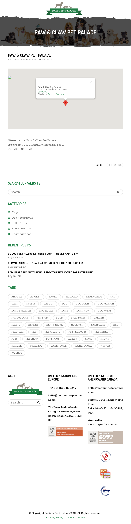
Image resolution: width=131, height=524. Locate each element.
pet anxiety (52, 331)
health (33, 324)
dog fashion (106, 303)
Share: (100, 165)
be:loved (72, 296)
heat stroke (54, 324)
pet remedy (102, 331)
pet (34, 331)
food (59, 317)
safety (72, 338)
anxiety (35, 296)
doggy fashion (21, 310)
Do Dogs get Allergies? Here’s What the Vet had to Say (43, 253)
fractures (78, 317)
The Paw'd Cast (22, 228)
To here (51, 94)
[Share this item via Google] (120, 165)
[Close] (91, 82)
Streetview (42, 92)
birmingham (94, 296)
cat (112, 296)
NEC (115, 324)
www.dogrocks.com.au (103, 424)
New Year (17, 331)
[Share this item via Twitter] (115, 165)
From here (59, 94)
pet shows (53, 338)
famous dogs (20, 317)
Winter (105, 345)
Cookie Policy (76, 517)
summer (17, 345)
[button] (65, 103)
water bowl (59, 345)
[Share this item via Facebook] (109, 165)
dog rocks (46, 310)
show (88, 338)
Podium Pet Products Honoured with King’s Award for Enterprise (50, 272)
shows (104, 338)
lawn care (98, 324)
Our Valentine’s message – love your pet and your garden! (45, 263)
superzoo (36, 345)
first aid (42, 317)
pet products (77, 331)
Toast (14, 59)
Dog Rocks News (22, 217)
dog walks (105, 310)
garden (99, 317)
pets (14, 338)
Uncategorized (21, 234)
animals (17, 296)
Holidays (77, 324)
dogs (65, 310)
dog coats (82, 303)
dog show (83, 310)
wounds (17, 353)
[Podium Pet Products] (64, 8)
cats (15, 303)
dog (64, 303)
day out (49, 303)
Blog (15, 212)
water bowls (83, 345)
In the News (19, 223)
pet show (32, 338)
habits (16, 324)
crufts (30, 303)
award (53, 296)
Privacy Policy (54, 517)
